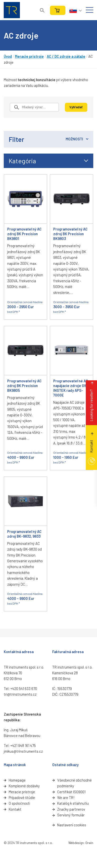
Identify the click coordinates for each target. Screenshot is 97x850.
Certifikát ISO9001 (71, 792)
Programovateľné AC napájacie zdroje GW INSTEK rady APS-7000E (70, 388)
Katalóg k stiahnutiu (73, 803)
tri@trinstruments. (18, 694)
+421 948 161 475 (23, 745)
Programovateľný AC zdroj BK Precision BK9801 (24, 234)
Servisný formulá (70, 815)
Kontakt (15, 809)
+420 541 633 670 (23, 688)
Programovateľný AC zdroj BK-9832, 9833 (24, 533)
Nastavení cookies (71, 825)
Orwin (89, 843)
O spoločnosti (19, 803)
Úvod (8, 56)
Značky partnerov (71, 809)
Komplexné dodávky (24, 786)
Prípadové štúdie (22, 797)
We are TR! (65, 797)
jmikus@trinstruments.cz (23, 751)
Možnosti (74, 139)
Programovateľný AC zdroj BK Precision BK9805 (24, 386)
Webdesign (76, 843)
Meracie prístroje (29, 56)
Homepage (17, 780)
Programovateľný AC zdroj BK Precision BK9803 (70, 234)
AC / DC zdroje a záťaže (66, 56)
